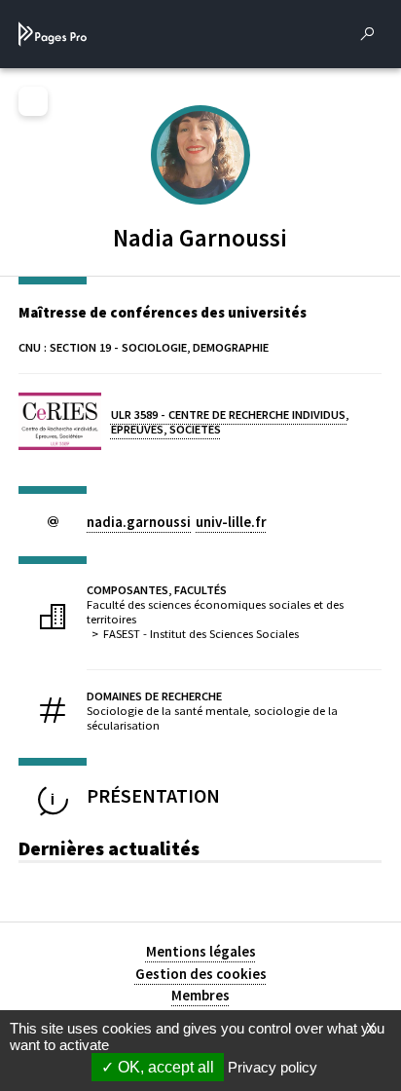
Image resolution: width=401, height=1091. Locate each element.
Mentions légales (201, 951)
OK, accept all (164, 1067)
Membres (200, 995)
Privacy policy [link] (272, 1067)
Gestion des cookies (201, 973)
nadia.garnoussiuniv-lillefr (177, 521)
